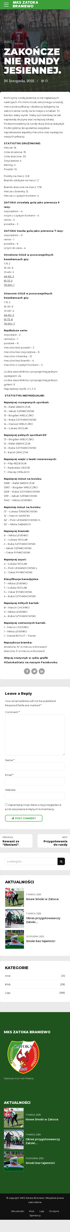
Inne (8, 42)
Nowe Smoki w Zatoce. (42, 899)
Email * (9, 774)
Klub (8, 984)
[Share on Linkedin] (42, 671)
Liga (7, 992)
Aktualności (17, 1211)
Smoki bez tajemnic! (40, 941)
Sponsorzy (35, 1215)
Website (10, 789)
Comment (12, 712)
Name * (9, 760)
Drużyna (54, 1211)
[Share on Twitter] (34, 671)
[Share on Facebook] (27, 671)
